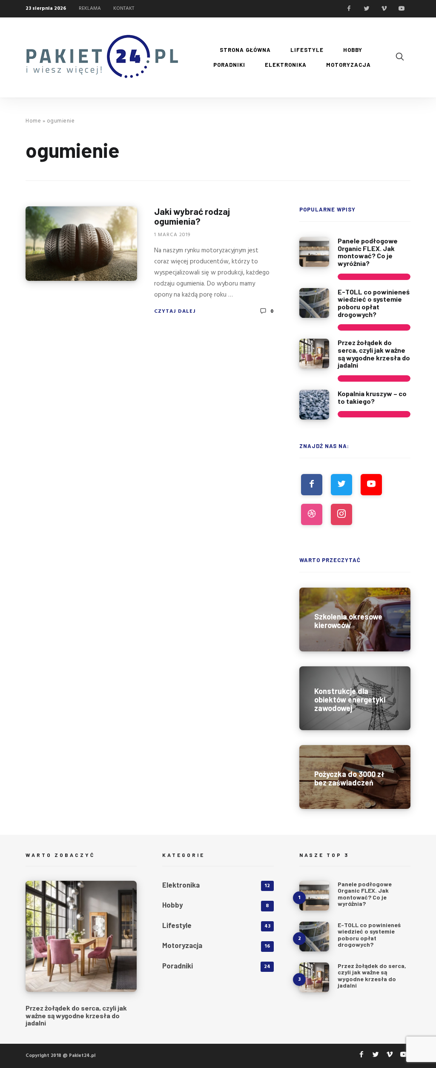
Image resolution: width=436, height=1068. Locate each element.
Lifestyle (177, 925)
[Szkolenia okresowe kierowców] (354, 619)
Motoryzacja (182, 945)
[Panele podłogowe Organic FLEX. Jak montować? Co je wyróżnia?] (314, 252)
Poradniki (177, 965)
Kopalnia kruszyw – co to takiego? (372, 397)
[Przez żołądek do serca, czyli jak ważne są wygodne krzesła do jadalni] (314, 353)
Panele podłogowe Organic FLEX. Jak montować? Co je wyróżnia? (368, 252)
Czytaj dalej (175, 311)
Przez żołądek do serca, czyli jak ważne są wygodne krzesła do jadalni (374, 353)
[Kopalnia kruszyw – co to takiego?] (314, 405)
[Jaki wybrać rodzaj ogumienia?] (81, 243)
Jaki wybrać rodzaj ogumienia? (192, 216)
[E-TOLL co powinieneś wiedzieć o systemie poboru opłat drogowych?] (314, 303)
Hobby (172, 904)
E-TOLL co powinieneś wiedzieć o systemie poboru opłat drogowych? (374, 303)
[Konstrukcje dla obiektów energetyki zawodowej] (354, 698)
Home (33, 121)
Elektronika (181, 884)
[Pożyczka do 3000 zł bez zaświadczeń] (354, 777)
